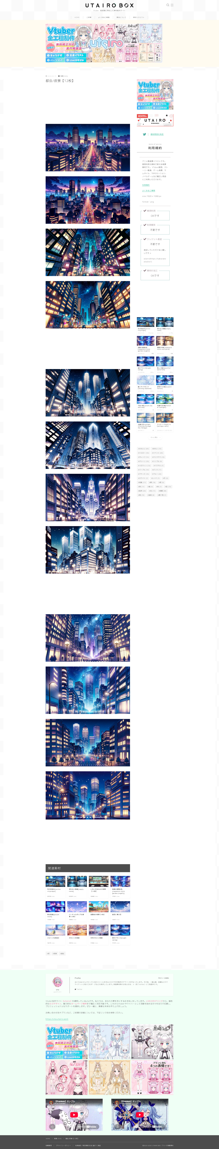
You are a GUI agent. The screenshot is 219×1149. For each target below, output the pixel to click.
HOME (77, 17)
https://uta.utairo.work (57, 1019)
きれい (157, 449)
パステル (159, 466)
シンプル (157, 461)
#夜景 (55, 954)
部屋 (163, 491)
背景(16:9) (64, 76)
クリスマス (158, 457)
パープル (144, 470)
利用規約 (146, 185)
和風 (142, 482)
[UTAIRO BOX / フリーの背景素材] (109, 5)
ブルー (157, 474)
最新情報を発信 (157, 134)
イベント (158, 453)
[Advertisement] (88, 104)
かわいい (144, 449)
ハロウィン (144, 466)
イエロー (144, 453)
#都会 (62, 954)
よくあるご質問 (104, 17)
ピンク (157, 470)
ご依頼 (89, 17)
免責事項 (49, 1145)
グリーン (144, 461)
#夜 (48, 954)
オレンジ (144, 457)
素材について (121, 17)
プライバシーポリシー (63, 1145)
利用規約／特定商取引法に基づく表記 (88, 1145)
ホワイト (143, 478)
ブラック (144, 474)
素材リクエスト (139, 17)
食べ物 (162, 495)
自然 (142, 491)
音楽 (152, 495)
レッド (156, 478)
